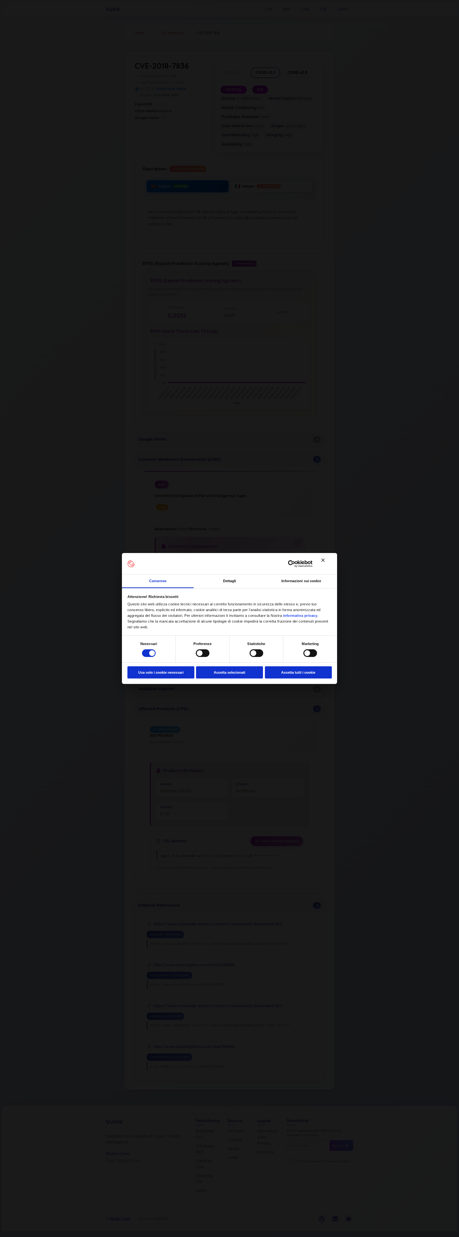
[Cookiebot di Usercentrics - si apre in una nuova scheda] (291, 563)
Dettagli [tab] (229, 581)
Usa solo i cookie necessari (161, 672)
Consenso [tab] (157, 581)
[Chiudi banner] (326, 563)
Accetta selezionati (229, 672)
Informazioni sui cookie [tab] (301, 581)
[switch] (202, 653)
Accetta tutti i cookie (298, 672)
